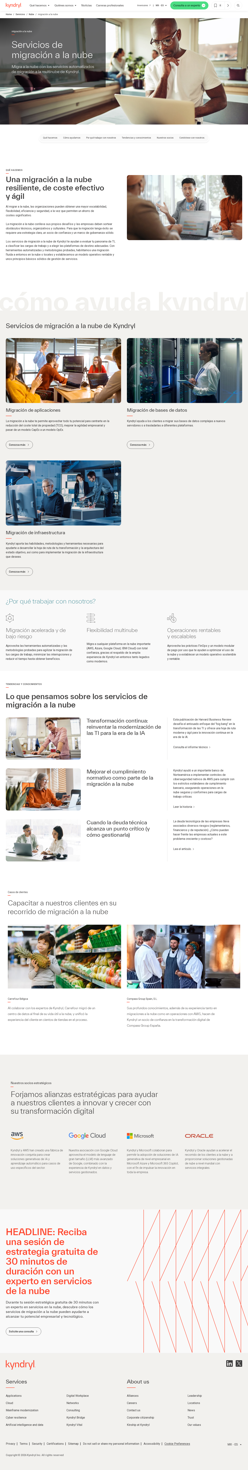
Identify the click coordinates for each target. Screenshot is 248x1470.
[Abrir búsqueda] (238, 5)
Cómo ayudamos (71, 138)
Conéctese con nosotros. (192, 138)
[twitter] (239, 1363)
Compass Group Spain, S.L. (142, 998)
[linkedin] (229, 1363)
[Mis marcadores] (228, 5)
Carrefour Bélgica (18, 998)
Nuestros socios (165, 138)
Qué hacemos (50, 138)
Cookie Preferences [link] (177, 1443)
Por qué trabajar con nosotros (101, 138)
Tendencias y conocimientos (136, 138)
